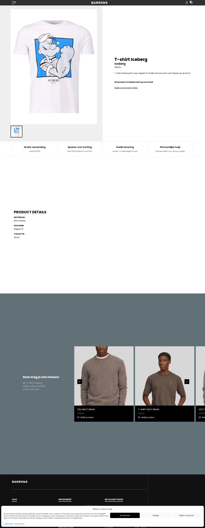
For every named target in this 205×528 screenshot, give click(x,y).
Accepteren (125, 515)
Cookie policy (8, 524)
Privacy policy (19, 524)
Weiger (156, 515)
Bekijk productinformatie (125, 88)
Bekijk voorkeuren (186, 515)
